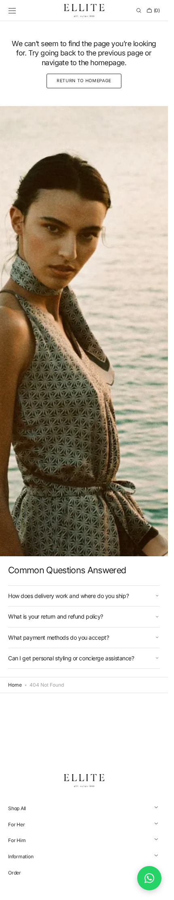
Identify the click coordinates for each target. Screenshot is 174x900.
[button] (12, 10)
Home (15, 685)
